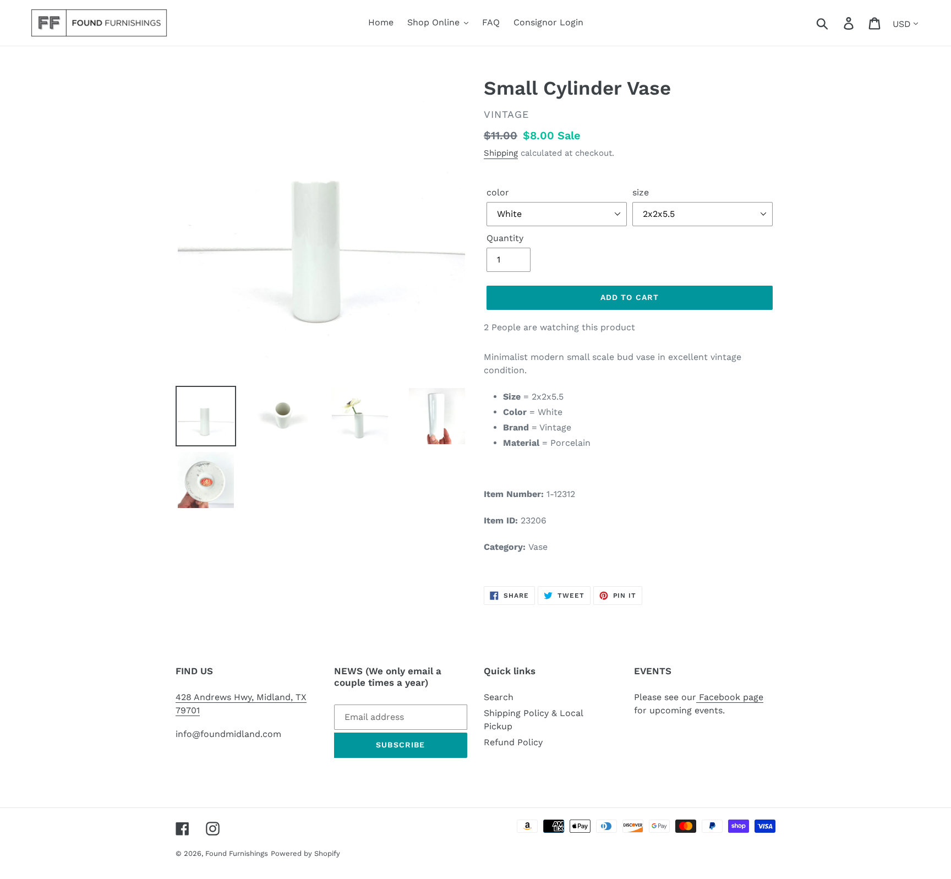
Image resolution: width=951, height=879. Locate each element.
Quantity (505, 238)
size (640, 192)
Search (498, 697)
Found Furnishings (236, 853)
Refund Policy (513, 742)
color (498, 192)
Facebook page (729, 697)
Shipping (501, 153)
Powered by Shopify (305, 853)
